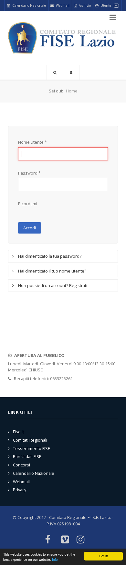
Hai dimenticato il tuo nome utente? (51, 271)
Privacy (19, 490)
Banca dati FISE (27, 456)
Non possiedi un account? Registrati (52, 285)
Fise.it (18, 432)
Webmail (21, 481)
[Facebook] (47, 540)
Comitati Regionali (30, 440)
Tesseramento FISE (31, 448)
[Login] (71, 72)
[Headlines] (63, 38)
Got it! (103, 555)
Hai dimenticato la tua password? (49, 256)
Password (29, 173)
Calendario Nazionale (33, 473)
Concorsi (21, 465)
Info (55, 559)
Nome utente (32, 142)
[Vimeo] (65, 540)
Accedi (29, 228)
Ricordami (27, 203)
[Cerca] (55, 72)
